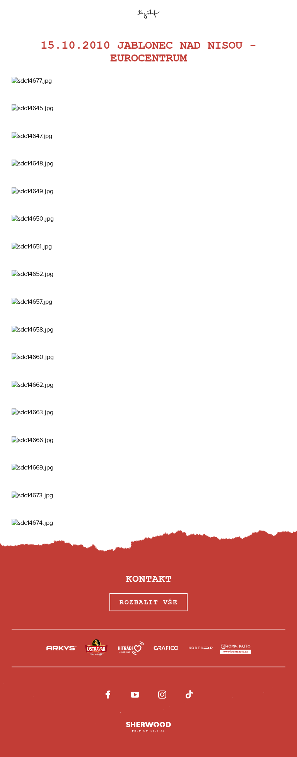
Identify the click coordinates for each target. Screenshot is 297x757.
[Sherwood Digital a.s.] (148, 727)
